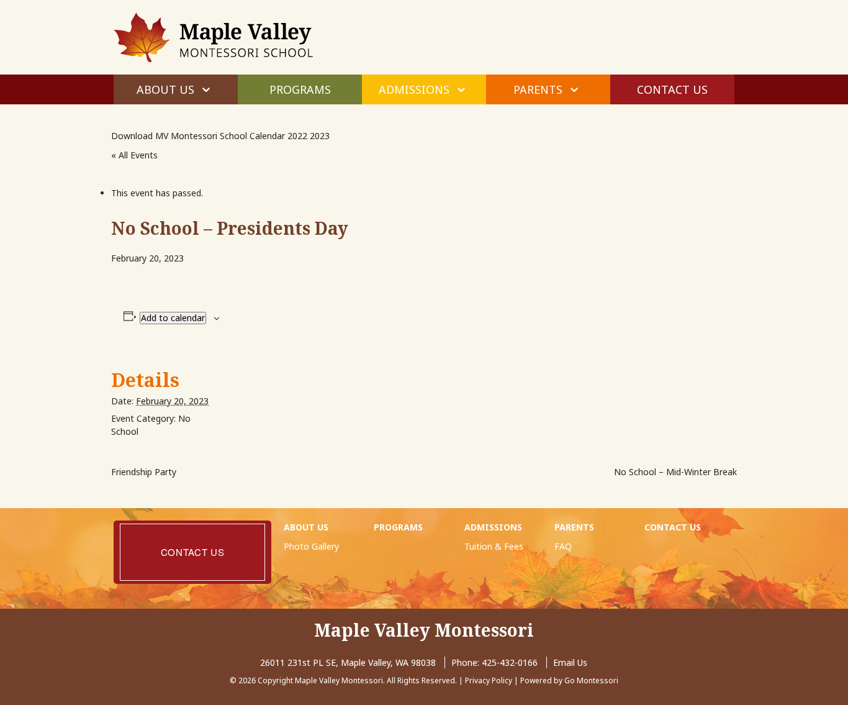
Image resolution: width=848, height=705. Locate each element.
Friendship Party (143, 472)
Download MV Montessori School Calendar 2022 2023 (220, 136)
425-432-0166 (510, 662)
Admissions (414, 89)
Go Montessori (591, 680)
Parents (537, 89)
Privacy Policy (488, 680)
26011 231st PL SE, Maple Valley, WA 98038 (348, 662)
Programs (300, 89)
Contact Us (672, 89)
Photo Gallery (311, 546)
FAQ (563, 546)
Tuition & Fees (493, 546)
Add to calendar (173, 318)
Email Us (570, 662)
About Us (165, 89)
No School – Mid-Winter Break (675, 472)
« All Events (134, 155)
